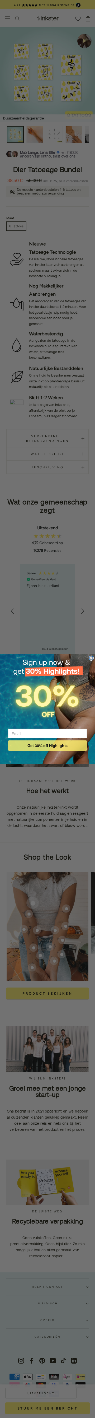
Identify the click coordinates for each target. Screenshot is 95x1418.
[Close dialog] (91, 658)
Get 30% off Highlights (47, 745)
